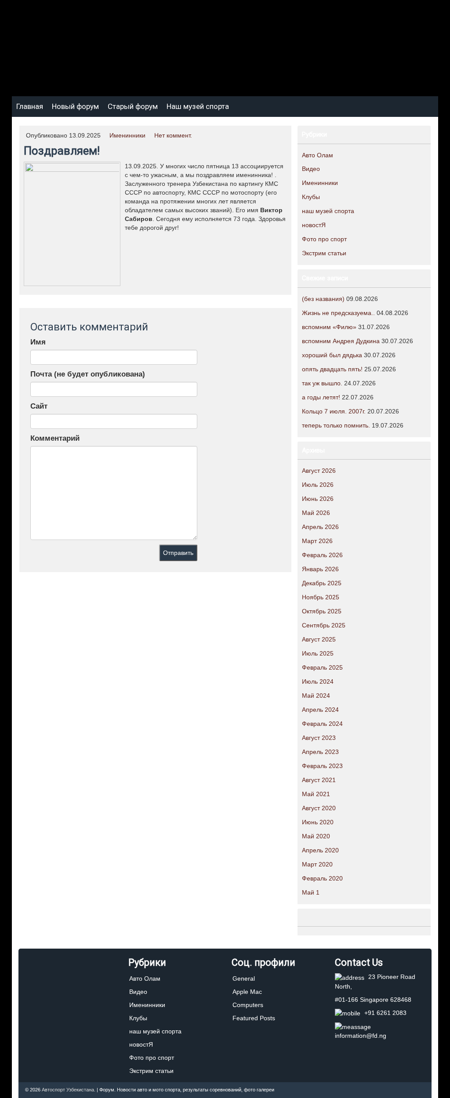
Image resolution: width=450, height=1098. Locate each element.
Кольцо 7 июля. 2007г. (334, 411)
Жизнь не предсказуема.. (338, 312)
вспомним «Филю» (329, 326)
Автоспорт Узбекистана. (68, 1089)
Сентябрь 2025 (323, 625)
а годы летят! (321, 397)
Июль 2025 (318, 653)
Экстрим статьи (324, 253)
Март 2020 (317, 864)
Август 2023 (319, 737)
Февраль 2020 (322, 878)
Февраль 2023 (322, 765)
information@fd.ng (360, 1035)
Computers (247, 1004)
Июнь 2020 (318, 822)
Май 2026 (316, 512)
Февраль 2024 (322, 723)
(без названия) (323, 298)
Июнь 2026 (318, 498)
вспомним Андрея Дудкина (341, 340)
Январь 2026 (320, 569)
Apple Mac (247, 991)
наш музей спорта (328, 210)
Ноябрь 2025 (320, 597)
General (243, 978)
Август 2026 (319, 470)
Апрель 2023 (320, 751)
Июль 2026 (318, 484)
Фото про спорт (324, 239)
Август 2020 (319, 808)
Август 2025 (319, 639)
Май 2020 (316, 836)
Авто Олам (317, 155)
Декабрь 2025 (321, 583)
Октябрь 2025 (321, 611)
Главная (29, 106)
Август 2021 (319, 779)
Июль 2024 (318, 681)
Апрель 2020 (320, 850)
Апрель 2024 (320, 709)
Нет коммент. (173, 135)
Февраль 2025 (322, 667)
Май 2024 (316, 695)
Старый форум (133, 106)
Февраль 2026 (322, 554)
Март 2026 (317, 540)
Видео (311, 168)
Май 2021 (316, 793)
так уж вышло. (322, 383)
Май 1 (310, 892)
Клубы (311, 196)
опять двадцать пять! (332, 369)
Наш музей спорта (198, 106)
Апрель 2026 (320, 526)
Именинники (127, 135)
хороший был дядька (332, 355)
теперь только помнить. (336, 425)
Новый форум (75, 106)
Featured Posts (253, 1018)
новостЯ (314, 224)
